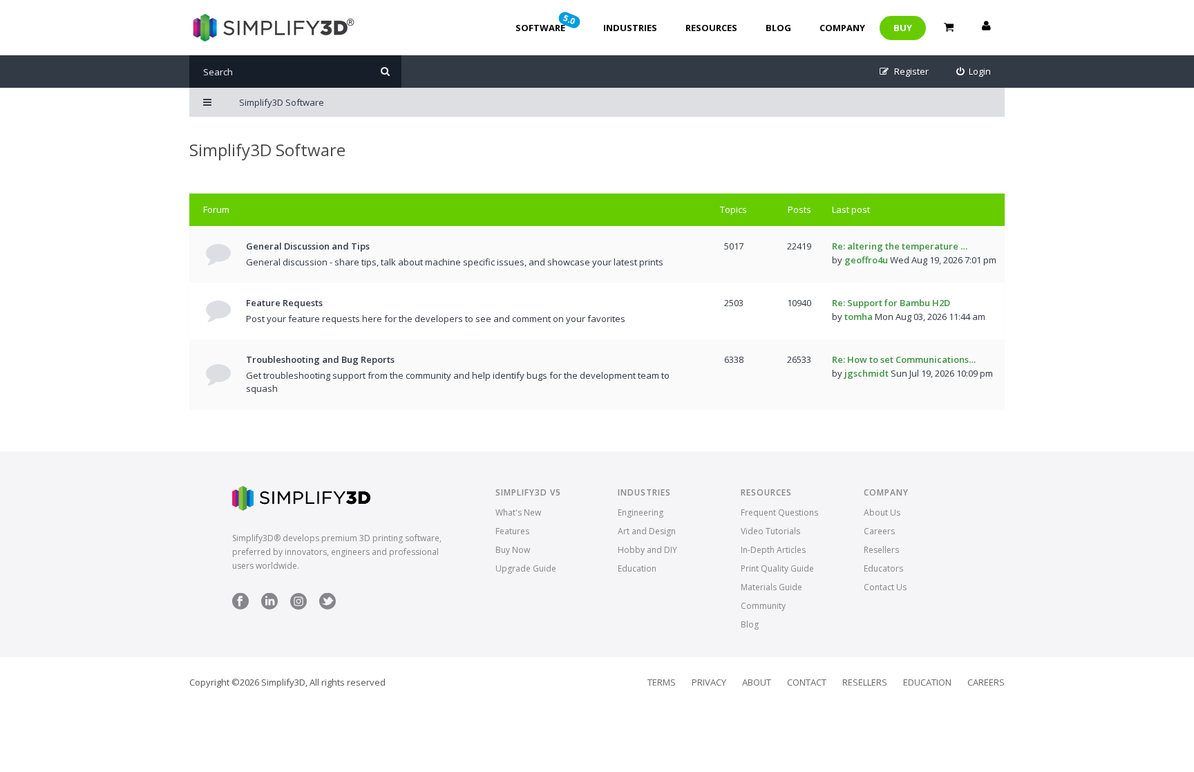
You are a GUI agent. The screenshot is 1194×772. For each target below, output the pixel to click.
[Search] (385, 71)
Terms (661, 682)
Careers (879, 531)
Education (637, 568)
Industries (630, 27)
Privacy (709, 682)
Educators (883, 568)
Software (546, 23)
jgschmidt (866, 373)
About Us (882, 512)
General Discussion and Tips (308, 246)
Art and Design (647, 531)
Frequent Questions (779, 512)
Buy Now (512, 550)
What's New (518, 512)
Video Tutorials (770, 531)
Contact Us (885, 587)
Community (763, 606)
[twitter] (327, 606)
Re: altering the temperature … (899, 246)
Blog (778, 27)
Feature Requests (284, 302)
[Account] (986, 27)
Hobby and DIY (647, 550)
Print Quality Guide (777, 568)
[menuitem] (973, 71)
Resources (711, 27)
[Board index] (271, 27)
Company (842, 27)
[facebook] (240, 606)
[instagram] (298, 606)
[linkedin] (269, 606)
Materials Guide (771, 587)
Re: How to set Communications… (904, 359)
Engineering (640, 512)
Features (512, 531)
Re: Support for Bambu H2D (891, 302)
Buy (902, 27)
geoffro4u (866, 260)
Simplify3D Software (267, 149)
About (756, 682)
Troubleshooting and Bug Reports (320, 359)
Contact (806, 682)
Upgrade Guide (525, 568)
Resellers (881, 550)
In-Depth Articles (773, 550)
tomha (858, 316)
